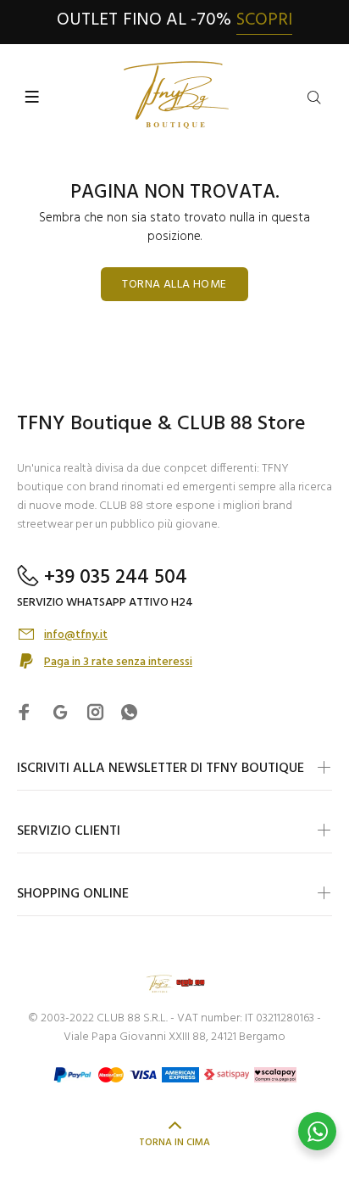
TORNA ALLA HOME (174, 284)
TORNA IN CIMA (174, 1142)
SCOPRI (264, 20)
